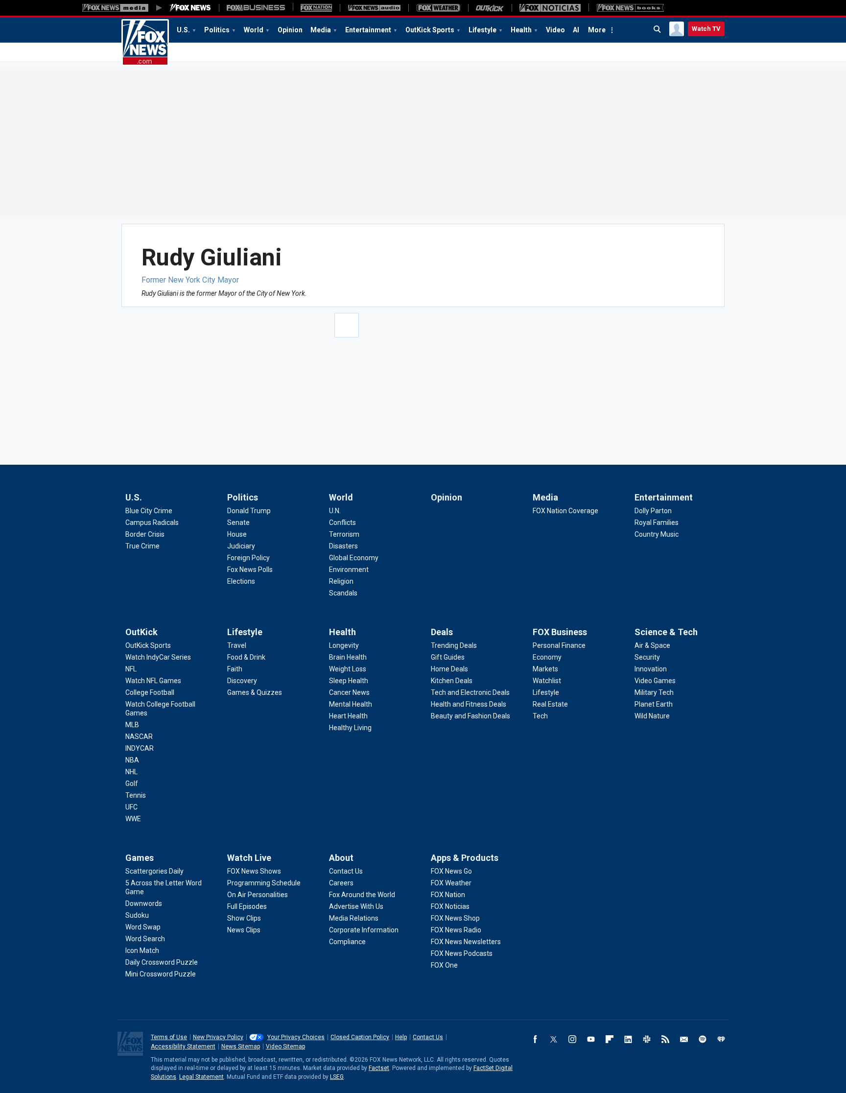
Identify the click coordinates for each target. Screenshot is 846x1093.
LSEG (337, 1076)
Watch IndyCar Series (158, 657)
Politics (217, 30)
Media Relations (353, 918)
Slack (646, 1039)
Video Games (655, 681)
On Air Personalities (257, 895)
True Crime (142, 546)
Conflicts (342, 522)
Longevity (344, 645)
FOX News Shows (254, 871)
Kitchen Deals (451, 681)
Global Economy (353, 558)
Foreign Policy (248, 558)
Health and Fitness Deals (468, 704)
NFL (131, 669)
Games (139, 858)
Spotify (702, 1039)
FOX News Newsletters (466, 942)
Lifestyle (482, 30)
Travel (236, 645)
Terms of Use (169, 1037)
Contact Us (346, 871)
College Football (149, 692)
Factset (379, 1068)
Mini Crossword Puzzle (160, 974)
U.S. (183, 30)
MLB (132, 725)
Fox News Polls (250, 569)
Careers (341, 883)
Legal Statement (201, 1076)
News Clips (243, 930)
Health (521, 30)
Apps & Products (464, 858)
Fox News (145, 42)
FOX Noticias (450, 906)
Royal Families (656, 522)
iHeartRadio (721, 1039)
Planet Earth (653, 704)
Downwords (143, 903)
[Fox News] (190, 8)
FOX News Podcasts (462, 953)
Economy (547, 657)
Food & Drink (246, 657)
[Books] (630, 8)
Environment (349, 569)
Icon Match (142, 950)
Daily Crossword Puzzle (161, 962)
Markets (545, 669)
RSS (665, 1039)
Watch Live (249, 858)
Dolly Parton (653, 511)
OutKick (141, 632)
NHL (131, 772)
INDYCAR (139, 748)
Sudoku (137, 915)
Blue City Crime (148, 511)
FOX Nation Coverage (565, 511)
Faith (234, 669)
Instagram (572, 1039)
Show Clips (244, 918)
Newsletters (684, 1039)
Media (320, 30)
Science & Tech (666, 632)
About (341, 858)
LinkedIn (628, 1039)
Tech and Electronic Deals (470, 692)
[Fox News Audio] (374, 8)
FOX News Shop (455, 918)
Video (555, 30)
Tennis (135, 795)
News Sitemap (240, 1046)
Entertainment (368, 30)
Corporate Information (364, 930)
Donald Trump (249, 511)
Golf (131, 783)
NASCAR (139, 736)
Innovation (650, 669)
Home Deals (449, 669)
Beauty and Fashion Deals (470, 716)
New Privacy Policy (218, 1037)
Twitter (553, 1039)
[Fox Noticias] (550, 8)
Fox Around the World (362, 895)
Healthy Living (350, 728)
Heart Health (348, 716)
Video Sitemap (285, 1046)
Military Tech (654, 692)
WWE (133, 819)
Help (401, 1037)
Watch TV (706, 28)
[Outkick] (490, 7)
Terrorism (344, 534)
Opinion (290, 30)
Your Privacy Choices (296, 1037)
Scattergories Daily (154, 871)
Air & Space (652, 645)
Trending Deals (454, 645)
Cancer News (349, 692)
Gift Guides (448, 657)
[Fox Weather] (438, 8)
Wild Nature (652, 716)
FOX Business (560, 632)
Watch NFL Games (153, 681)
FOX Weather (451, 883)
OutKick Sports (429, 30)
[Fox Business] (256, 8)
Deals (442, 632)
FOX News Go (451, 871)
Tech (540, 716)
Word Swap (143, 927)
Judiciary (241, 546)
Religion (341, 581)
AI (576, 30)
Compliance (347, 942)
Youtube (591, 1039)
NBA (132, 760)
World (253, 30)
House (237, 534)
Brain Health (348, 657)
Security (647, 657)
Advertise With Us (356, 906)
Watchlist (547, 681)
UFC (131, 807)
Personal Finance (559, 645)
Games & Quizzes (254, 692)
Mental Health (350, 704)
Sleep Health (348, 681)
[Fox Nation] (316, 8)
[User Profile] (676, 29)
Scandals (343, 593)
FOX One (444, 965)
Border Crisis (144, 534)
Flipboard (609, 1039)
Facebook (535, 1039)
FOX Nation (448, 895)
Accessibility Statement (183, 1046)
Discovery (242, 681)
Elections (241, 581)
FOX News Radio (456, 930)
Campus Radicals (152, 522)
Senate (238, 522)
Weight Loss (347, 669)
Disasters (343, 546)
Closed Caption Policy (359, 1037)
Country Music (656, 534)
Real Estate (550, 704)
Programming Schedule (264, 883)
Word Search (145, 939)
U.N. (335, 511)
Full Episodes (247, 906)
